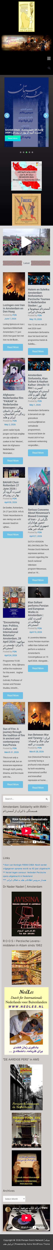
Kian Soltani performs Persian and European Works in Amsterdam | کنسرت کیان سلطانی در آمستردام (38, 613)
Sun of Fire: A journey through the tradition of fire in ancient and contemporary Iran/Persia (14, 737)
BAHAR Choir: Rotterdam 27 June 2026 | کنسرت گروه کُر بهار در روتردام (24, 131)
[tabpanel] (26, 112)
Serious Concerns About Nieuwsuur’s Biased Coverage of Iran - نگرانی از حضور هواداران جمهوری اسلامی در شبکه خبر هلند (39, 519)
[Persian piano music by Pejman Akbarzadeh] (26, 1130)
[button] (49, 58)
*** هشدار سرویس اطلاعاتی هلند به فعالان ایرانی (24, 880)
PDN (15, 315)
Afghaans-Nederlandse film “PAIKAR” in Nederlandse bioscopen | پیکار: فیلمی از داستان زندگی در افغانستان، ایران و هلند (14, 406)
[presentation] (20, 152)
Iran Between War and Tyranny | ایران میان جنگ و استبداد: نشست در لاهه (39, 739)
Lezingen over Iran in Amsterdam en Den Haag (14, 308)
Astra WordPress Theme (38, 1244)
